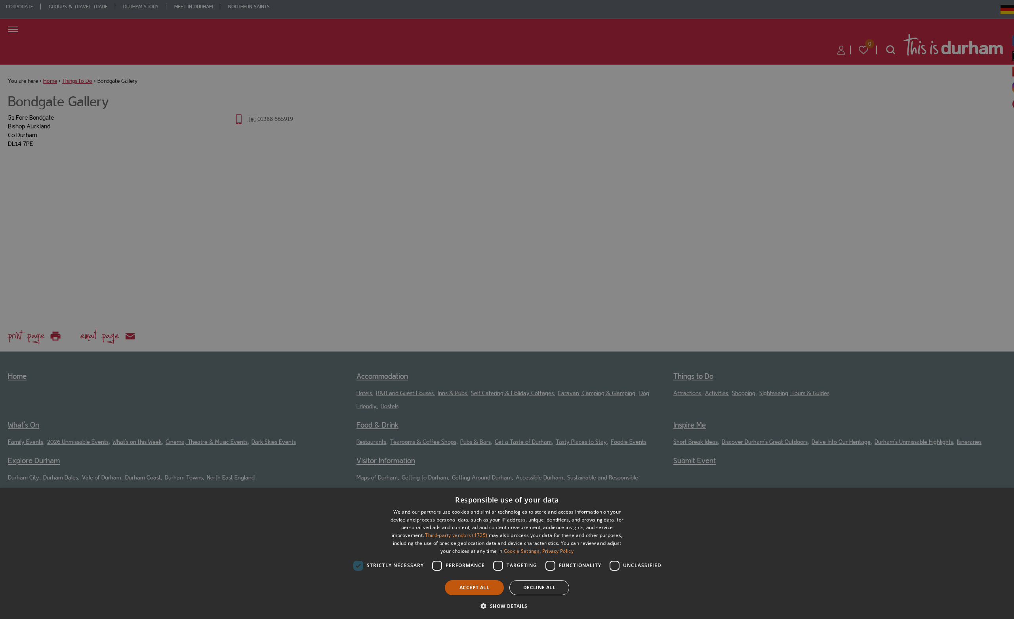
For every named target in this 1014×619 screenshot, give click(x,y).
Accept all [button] (474, 587)
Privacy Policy (558, 551)
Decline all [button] (539, 587)
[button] (506, 605)
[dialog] (507, 553)
